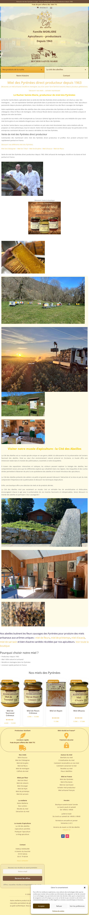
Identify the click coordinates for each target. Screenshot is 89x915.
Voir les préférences (77, 906)
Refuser (59, 906)
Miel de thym (22, 789)
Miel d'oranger (22, 786)
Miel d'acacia (22, 757)
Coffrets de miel (22, 771)
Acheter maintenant (52, 91)
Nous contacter (22, 861)
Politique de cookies (58, 911)
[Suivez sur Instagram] (67, 836)
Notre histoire (22, 75)
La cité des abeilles (22, 826)
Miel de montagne (22, 768)
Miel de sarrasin (22, 794)
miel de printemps (60, 637)
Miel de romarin (22, 783)
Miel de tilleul (23, 780)
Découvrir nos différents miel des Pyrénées (17, 145)
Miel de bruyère (22, 763)
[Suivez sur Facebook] (63, 836)
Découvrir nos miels (36, 91)
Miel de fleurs (23, 766)
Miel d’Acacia (47, 149)
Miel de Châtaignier (8, 149)
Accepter (41, 906)
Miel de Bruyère (35, 149)
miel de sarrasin (8, 641)
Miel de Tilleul (22, 149)
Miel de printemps (22, 791)
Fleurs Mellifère (66, 771)
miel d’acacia (78, 637)
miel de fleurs (42, 637)
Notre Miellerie (22, 803)
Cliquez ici (66, 830)
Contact (66, 75)
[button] (85, 887)
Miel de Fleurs (59, 149)
